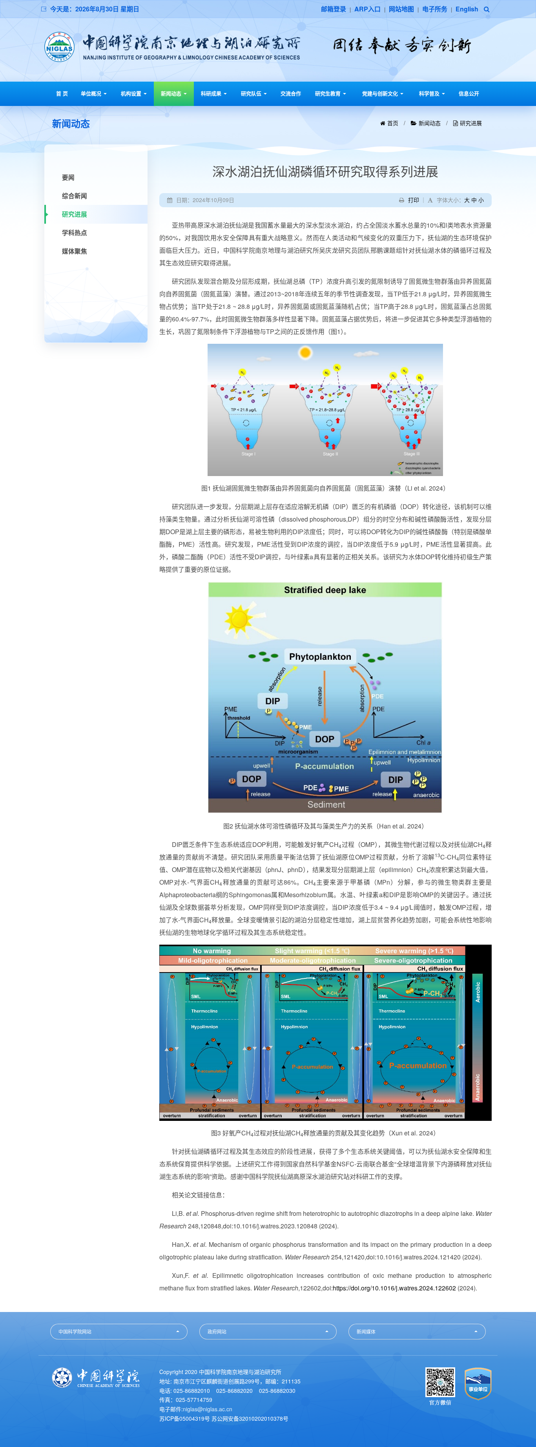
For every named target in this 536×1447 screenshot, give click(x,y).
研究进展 (471, 123)
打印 (413, 200)
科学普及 (430, 93)
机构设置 (132, 93)
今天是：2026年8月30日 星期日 (94, 8)
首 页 (62, 93)
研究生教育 (328, 93)
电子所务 (434, 8)
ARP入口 (367, 8)
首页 (392, 123)
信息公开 (469, 93)
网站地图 (401, 8)
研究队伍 (252, 93)
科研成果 (212, 93)
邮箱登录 (333, 8)
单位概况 (92, 93)
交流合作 (291, 93)
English (467, 8)
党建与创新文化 (380, 93)
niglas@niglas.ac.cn (207, 1409)
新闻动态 (172, 93)
